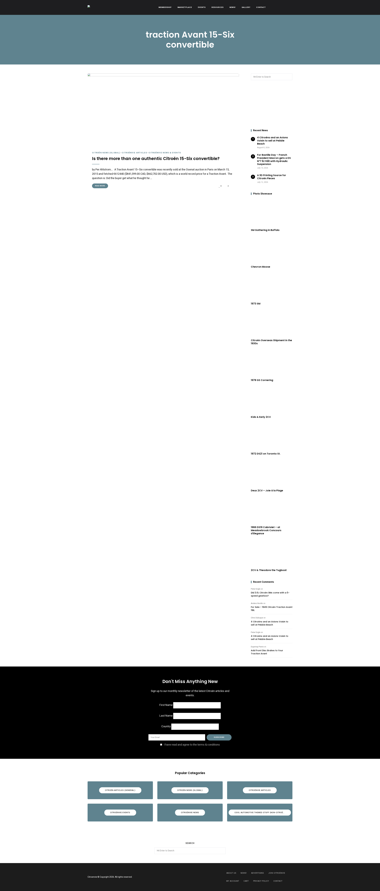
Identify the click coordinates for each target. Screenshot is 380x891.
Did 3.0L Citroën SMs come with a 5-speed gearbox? (270, 594)
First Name (166, 705)
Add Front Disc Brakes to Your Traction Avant (267, 652)
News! (232, 7)
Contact (261, 7)
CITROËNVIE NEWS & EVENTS (165, 152)
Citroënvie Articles (134, 152)
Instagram (193, 877)
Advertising (257, 873)
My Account (232, 881)
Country (166, 726)
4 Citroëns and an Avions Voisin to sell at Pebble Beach (269, 623)
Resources (218, 7)
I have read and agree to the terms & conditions (192, 745)
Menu (289, 7)
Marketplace (185, 7)
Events (202, 7)
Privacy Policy (261, 881)
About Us (231, 873)
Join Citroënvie (276, 873)
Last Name (166, 716)
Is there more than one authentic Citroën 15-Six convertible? (156, 158)
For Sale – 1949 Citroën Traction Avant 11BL (271, 609)
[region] (271, 104)
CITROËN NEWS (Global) (106, 152)
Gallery (246, 7)
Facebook (186, 877)
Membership (165, 7)
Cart (246, 881)
